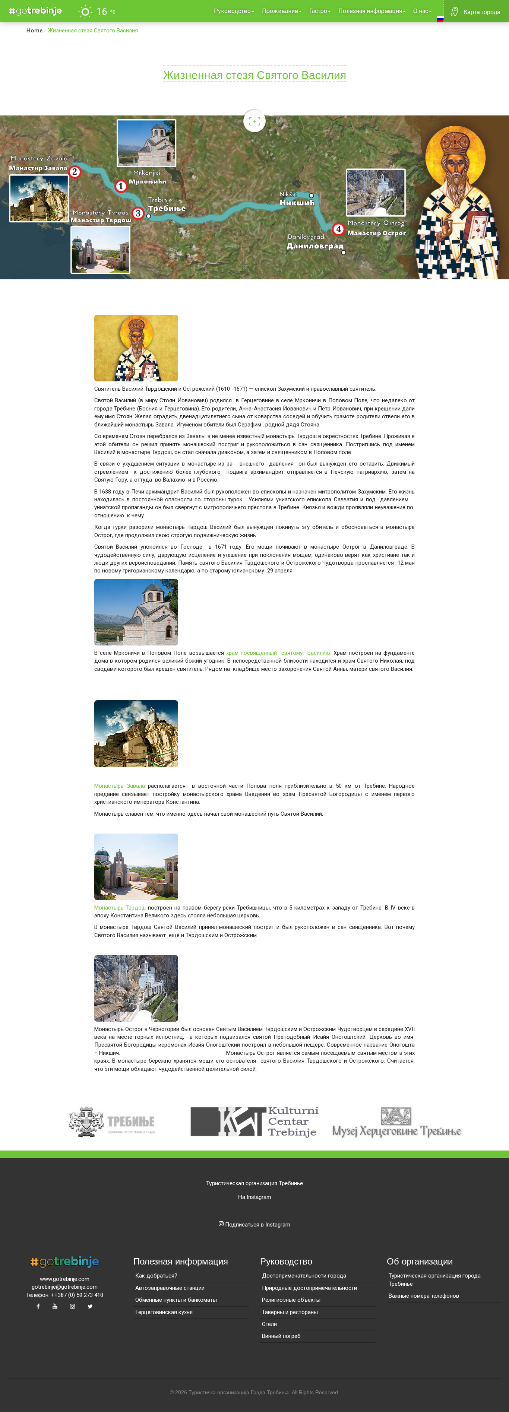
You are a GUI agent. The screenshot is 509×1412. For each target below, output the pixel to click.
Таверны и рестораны (290, 1312)
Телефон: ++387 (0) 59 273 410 (64, 1295)
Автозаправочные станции (170, 1288)
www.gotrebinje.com (64, 1279)
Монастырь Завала (119, 786)
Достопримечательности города (304, 1275)
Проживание (280, 11)
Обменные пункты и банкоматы (176, 1300)
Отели (269, 1324)
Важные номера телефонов (424, 1295)
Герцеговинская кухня (164, 1312)
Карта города (482, 12)
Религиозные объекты (291, 1300)
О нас (420, 11)
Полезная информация (370, 11)
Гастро (318, 11)
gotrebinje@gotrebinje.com (65, 1287)
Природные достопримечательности (309, 1288)
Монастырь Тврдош (120, 907)
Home (34, 30)
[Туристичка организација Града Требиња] (34, 10)
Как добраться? (156, 1275)
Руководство (232, 11)
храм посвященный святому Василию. (278, 653)
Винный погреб (281, 1336)
